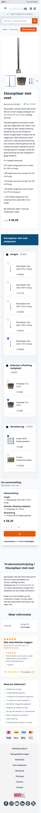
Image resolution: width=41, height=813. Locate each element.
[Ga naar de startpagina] (18, 8)
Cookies (19, 787)
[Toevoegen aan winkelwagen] (20, 534)
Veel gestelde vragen (19, 754)
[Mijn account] (31, 8)
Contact (19, 782)
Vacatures (19, 770)
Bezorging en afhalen (12, 104)
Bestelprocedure (19, 748)
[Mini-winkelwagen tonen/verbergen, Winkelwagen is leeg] (35, 8)
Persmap (20, 776)
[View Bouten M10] (33, 81)
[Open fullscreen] (19, 55)
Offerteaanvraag (28, 29)
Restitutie (19, 759)
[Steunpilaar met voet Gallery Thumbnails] (20, 81)
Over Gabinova (19, 765)
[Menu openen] (5, 8)
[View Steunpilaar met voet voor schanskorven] (10, 81)
